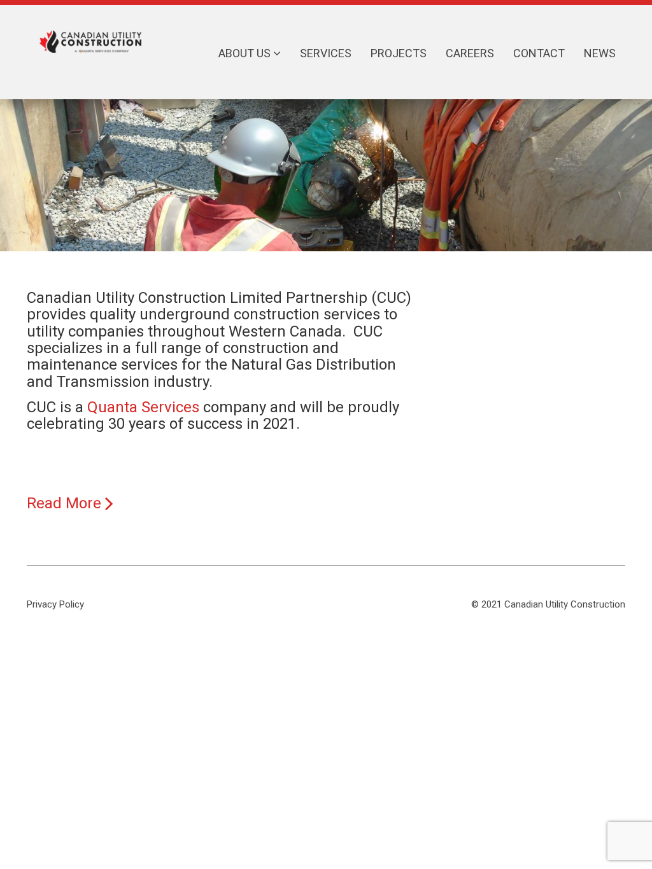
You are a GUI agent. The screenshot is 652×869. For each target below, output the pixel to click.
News (600, 53)
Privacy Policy (55, 604)
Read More (66, 503)
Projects (399, 53)
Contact (539, 53)
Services (325, 53)
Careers (470, 53)
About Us (245, 53)
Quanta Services (145, 407)
